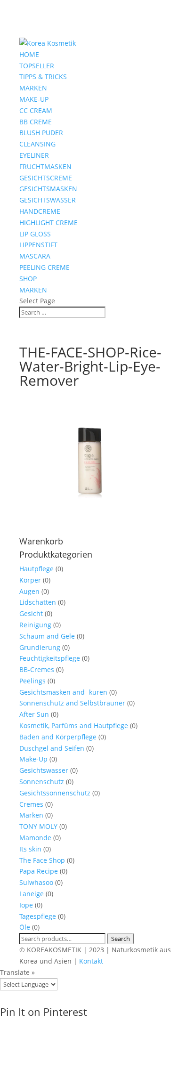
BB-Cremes (36, 669)
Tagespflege (37, 916)
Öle (24, 927)
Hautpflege (36, 568)
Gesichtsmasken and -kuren (63, 692)
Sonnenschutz (41, 781)
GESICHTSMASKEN (48, 188)
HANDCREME (39, 211)
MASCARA (34, 255)
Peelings (32, 680)
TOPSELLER (36, 65)
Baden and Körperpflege (58, 736)
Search (120, 938)
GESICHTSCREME (45, 177)
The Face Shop (42, 860)
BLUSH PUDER (41, 132)
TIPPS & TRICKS (43, 76)
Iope (26, 904)
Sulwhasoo (36, 882)
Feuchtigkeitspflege (49, 658)
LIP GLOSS (35, 233)
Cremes (31, 804)
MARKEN (33, 87)
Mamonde (35, 837)
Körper (30, 580)
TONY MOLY (38, 826)
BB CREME (35, 121)
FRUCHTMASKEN (45, 166)
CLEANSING (37, 143)
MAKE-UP (33, 99)
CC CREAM (35, 110)
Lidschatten (37, 602)
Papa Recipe (38, 871)
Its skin (30, 848)
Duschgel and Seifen (51, 748)
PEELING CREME (44, 267)
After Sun (34, 714)
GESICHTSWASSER (47, 199)
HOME (29, 54)
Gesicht (31, 613)
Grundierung (39, 647)
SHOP (28, 278)
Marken (31, 815)
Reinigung (35, 624)
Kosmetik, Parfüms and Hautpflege (73, 725)
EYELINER (34, 155)
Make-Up (33, 758)
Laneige (31, 893)
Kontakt (91, 961)
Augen (29, 591)
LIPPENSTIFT (38, 244)
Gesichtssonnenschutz (54, 792)
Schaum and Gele (47, 636)
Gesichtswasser (43, 770)
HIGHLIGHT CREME (48, 222)
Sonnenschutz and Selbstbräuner (72, 702)
